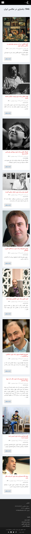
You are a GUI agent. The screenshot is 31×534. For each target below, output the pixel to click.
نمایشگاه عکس (26, 526)
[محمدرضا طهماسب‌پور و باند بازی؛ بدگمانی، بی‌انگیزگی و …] (16, 335)
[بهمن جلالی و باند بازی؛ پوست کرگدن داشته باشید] (16, 79)
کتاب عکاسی (25, 48)
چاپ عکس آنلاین (26, 524)
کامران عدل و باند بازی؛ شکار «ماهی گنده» (16, 192)
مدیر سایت (26, 101)
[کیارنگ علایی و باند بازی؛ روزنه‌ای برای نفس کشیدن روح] (16, 134)
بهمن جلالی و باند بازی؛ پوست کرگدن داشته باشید (16, 97)
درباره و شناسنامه (26, 522)
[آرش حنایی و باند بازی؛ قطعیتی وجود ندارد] (16, 283)
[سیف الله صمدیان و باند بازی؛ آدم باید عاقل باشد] (16, 465)
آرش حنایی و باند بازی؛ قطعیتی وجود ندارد (17, 299)
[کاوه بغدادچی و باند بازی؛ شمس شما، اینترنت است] (16, 420)
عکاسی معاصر (12, 48)
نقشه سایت (27, 520)
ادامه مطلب (7, 59)
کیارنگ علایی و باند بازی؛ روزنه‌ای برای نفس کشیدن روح (16, 153)
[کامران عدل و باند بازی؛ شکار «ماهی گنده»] (16, 181)
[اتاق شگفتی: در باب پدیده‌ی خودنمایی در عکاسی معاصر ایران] (16, 29)
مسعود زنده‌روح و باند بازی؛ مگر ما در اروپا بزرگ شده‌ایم (17, 380)
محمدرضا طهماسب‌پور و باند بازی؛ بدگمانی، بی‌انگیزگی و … (17, 355)
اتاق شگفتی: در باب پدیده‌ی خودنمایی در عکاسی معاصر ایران (17, 45)
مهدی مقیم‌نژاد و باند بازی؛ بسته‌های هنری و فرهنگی (16, 249)
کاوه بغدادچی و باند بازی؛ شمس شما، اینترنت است (18, 437)
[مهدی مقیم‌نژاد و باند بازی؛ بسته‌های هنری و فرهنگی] (16, 229)
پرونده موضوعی (14, 101)
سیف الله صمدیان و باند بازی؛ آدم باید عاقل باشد (16, 477)
